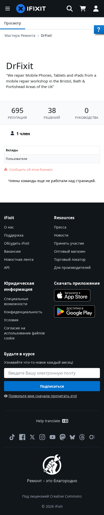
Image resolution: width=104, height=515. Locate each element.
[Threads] (82, 437)
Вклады (12, 150)
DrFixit (46, 35)
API (7, 267)
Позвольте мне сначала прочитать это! (43, 395)
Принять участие (69, 243)
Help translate (48, 420)
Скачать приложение (77, 283)
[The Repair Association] (92, 437)
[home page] (31, 8)
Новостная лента (19, 259)
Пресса (60, 227)
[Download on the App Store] (72, 295)
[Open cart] (83, 9)
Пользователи (16, 159)
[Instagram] (42, 437)
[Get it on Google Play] (74, 311)
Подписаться (52, 386)
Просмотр (12, 23)
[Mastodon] (63, 437)
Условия (11, 320)
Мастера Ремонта (20, 35)
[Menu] (7, 8)
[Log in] (96, 9)
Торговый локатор (70, 259)
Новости (61, 235)
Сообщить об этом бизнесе (31, 169)
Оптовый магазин (69, 251)
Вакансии (12, 251)
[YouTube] (52, 437)
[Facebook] (22, 437)
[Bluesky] (72, 437)
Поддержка (13, 235)
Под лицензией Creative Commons (52, 496)
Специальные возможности (16, 301)
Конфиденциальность (23, 311)
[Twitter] (32, 437)
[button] (70, 9)
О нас (9, 227)
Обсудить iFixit (16, 243)
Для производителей (72, 267)
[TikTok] (12, 437)
